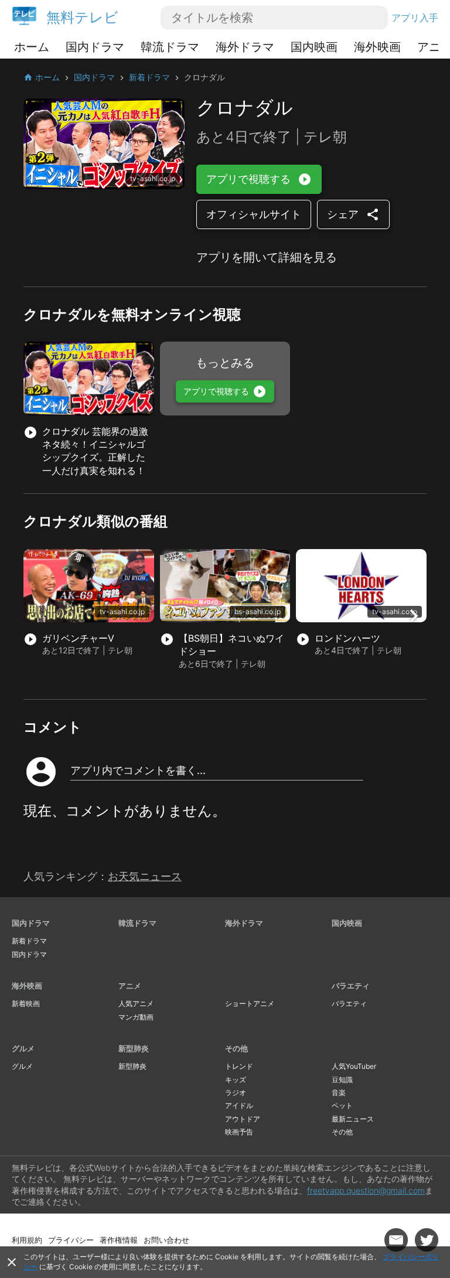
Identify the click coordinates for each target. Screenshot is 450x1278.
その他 (236, 1048)
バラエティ (351, 985)
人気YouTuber (354, 1066)
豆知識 (342, 1079)
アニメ (129, 985)
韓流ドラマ (170, 47)
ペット (342, 1105)
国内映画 (314, 47)
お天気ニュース (145, 876)
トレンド (239, 1066)
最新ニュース (353, 1119)
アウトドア (242, 1119)
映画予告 (239, 1131)
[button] (414, 616)
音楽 (339, 1092)
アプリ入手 (414, 17)
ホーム (31, 47)
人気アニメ (136, 1003)
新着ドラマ (29, 940)
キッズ (235, 1079)
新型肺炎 (133, 1048)
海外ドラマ (245, 47)
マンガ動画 (136, 1017)
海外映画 (377, 47)
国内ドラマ (95, 47)
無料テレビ (82, 17)
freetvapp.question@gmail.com (366, 1190)
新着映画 (26, 1003)
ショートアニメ (249, 1003)
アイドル (239, 1105)
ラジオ (235, 1092)
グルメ (23, 1048)
